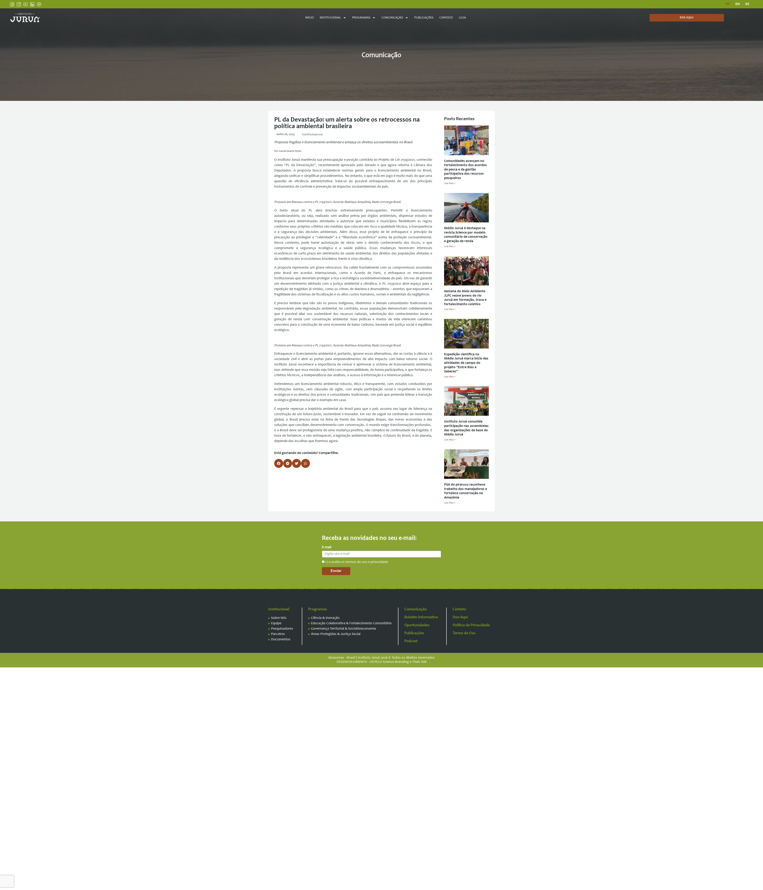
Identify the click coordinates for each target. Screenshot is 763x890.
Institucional (330, 17)
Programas (361, 17)
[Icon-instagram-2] (19, 4)
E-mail (326, 547)
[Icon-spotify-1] (39, 4)
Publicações (423, 17)
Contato (446, 17)
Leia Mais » (449, 183)
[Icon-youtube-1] (25, 4)
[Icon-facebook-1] (12, 4)
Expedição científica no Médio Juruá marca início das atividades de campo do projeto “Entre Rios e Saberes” (466, 363)
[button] (278, 463)
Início (309, 17)
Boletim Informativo (421, 617)
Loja (462, 17)
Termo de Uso (464, 633)
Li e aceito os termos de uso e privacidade (356, 562)
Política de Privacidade (471, 625)
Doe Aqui (460, 617)
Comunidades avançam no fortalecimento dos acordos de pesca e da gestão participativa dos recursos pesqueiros (465, 169)
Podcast (411, 641)
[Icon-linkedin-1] (32, 4)
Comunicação (392, 17)
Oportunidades (416, 625)
